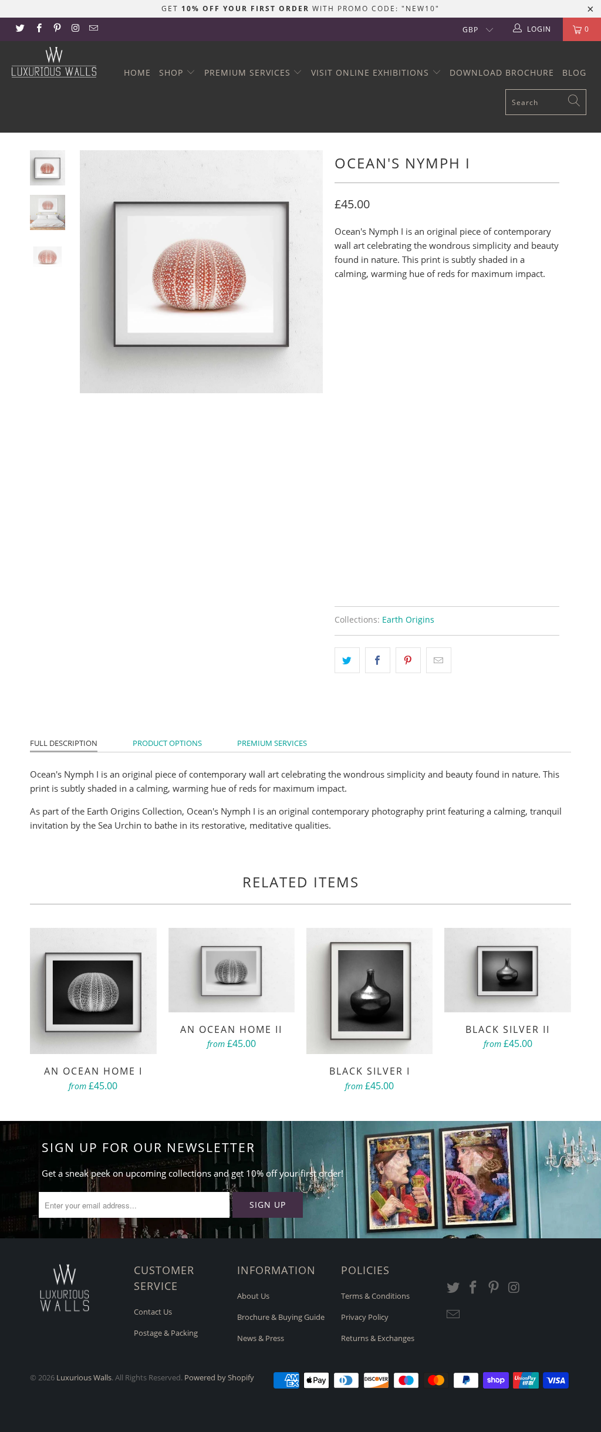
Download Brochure (502, 72)
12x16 (387, 323)
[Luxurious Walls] (54, 62)
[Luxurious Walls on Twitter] (20, 29)
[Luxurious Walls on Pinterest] (57, 29)
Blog (574, 72)
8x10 (350, 323)
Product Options (167, 743)
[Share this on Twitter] (347, 660)
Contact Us (153, 1311)
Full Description (63, 743)
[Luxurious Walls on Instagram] (75, 29)
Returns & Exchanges (377, 1338)
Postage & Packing (166, 1333)
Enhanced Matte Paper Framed (406, 433)
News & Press (260, 1338)
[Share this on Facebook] (377, 660)
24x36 (466, 323)
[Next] (309, 271)
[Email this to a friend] (438, 660)
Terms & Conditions (375, 1296)
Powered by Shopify (219, 1377)
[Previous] (92, 271)
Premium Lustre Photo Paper (401, 403)
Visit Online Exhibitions (371, 72)
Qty (342, 495)
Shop (172, 72)
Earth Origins (408, 619)
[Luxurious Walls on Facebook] (38, 29)
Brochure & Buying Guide (281, 1317)
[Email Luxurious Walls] (93, 29)
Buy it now (499, 551)
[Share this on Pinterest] (408, 660)
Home (137, 72)
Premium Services (248, 72)
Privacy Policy (365, 1317)
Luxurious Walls (84, 1377)
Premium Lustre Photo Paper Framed (418, 462)
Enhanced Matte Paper (389, 374)
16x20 (426, 323)
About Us (253, 1296)
